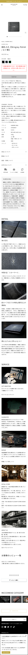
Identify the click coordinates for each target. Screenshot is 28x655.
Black (3, 62)
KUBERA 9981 (8, 41)
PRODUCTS (5, 632)
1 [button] (7, 36)
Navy (6, 62)
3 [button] (9, 36)
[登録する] (25, 619)
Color (6, 59)
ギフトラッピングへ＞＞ (8, 394)
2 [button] (8, 36)
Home (3, 41)
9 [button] (17, 36)
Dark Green (10, 62)
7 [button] (14, 36)
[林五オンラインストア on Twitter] (8, 627)
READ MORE (6, 652)
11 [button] (19, 36)
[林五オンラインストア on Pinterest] (11, 627)
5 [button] (12, 36)
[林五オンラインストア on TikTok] (14, 627)
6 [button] (13, 36)
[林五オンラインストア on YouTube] (5, 627)
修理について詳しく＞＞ (8, 461)
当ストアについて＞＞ (7, 547)
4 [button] (11, 36)
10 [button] (18, 36)
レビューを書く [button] (14, 580)
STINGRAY (13, 127)
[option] (14, 1)
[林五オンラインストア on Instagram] (2, 627)
